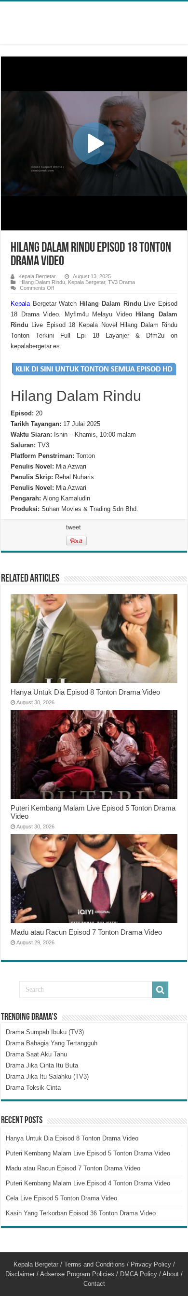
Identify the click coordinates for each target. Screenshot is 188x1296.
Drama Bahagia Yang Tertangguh (51, 1043)
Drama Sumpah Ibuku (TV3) (45, 1032)
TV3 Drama (121, 282)
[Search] (160, 990)
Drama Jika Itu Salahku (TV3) (47, 1076)
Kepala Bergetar (37, 276)
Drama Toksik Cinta (33, 1087)
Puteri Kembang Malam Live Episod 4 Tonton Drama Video (88, 1183)
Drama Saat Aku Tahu (36, 1054)
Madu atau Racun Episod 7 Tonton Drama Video (86, 932)
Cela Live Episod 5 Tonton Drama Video (61, 1198)
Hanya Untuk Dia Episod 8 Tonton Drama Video (85, 692)
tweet (73, 527)
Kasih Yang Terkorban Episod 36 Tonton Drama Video (81, 1213)
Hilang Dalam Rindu (42, 282)
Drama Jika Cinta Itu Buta (42, 1065)
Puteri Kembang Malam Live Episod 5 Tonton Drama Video (88, 1153)
